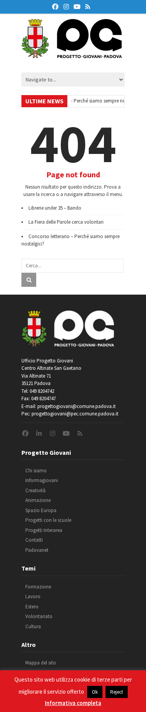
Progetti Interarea (43, 530)
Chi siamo (36, 470)
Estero (32, 606)
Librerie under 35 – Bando (54, 208)
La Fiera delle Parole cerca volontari (66, 222)
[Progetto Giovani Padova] (71, 55)
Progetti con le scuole (48, 520)
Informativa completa (73, 703)
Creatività (35, 490)
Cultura (33, 626)
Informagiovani (41, 480)
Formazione (38, 586)
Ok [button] (95, 692)
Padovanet (36, 550)
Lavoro (32, 596)
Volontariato (39, 616)
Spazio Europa (40, 510)
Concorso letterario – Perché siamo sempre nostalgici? (81, 100)
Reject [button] (116, 692)
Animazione (38, 500)
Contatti (34, 540)
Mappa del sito (40, 662)
